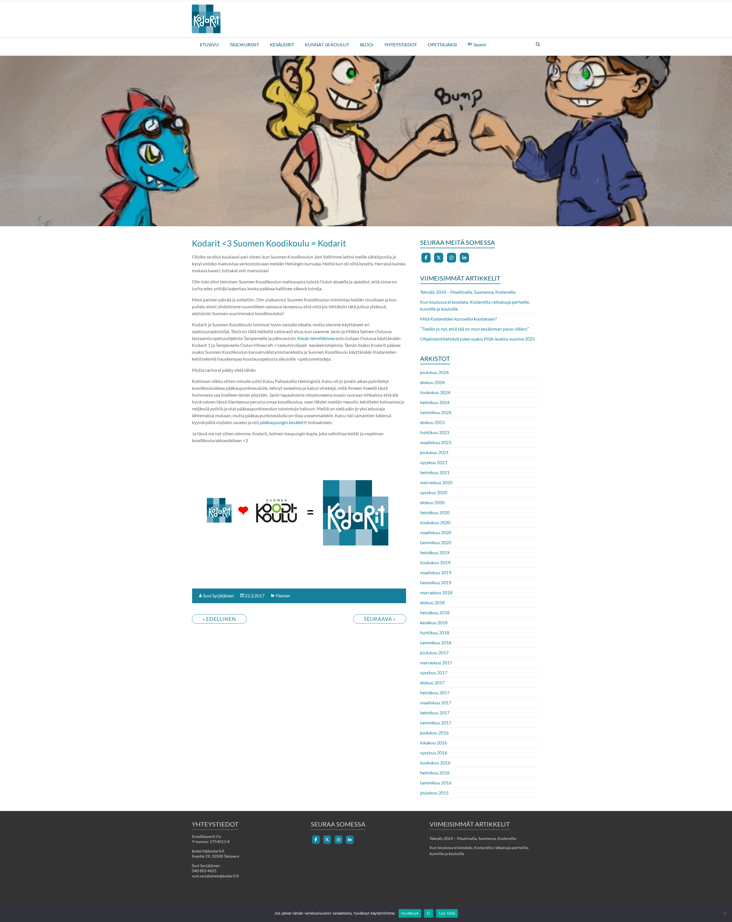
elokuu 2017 (432, 682)
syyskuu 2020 (433, 492)
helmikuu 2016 (434, 772)
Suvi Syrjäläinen (218, 595)
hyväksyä (409, 913)
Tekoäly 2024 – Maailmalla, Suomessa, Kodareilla (468, 292)
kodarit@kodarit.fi (208, 851)
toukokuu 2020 (435, 522)
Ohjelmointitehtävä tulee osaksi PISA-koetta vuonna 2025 (477, 338)
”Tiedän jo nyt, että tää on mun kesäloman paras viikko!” (474, 328)
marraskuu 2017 (436, 662)
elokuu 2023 (432, 422)
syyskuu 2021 (433, 462)
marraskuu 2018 (436, 592)
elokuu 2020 (432, 502)
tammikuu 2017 (435, 722)
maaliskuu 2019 (435, 572)
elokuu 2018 (432, 602)
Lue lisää (447, 913)
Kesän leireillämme (316, 338)
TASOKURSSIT (244, 44)
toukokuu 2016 (435, 762)
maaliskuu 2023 (435, 442)
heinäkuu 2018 (434, 612)
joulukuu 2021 (434, 452)
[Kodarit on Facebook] (426, 258)
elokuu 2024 (432, 382)
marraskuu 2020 (436, 482)
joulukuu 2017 (434, 652)
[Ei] (725, 913)
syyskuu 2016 (433, 752)
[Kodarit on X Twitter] (438, 258)
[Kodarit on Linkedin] (464, 258)
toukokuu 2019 (435, 562)
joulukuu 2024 (434, 372)
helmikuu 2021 (434, 472)
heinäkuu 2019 (434, 552)
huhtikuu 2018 (434, 632)
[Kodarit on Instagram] (451, 258)
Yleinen (282, 595)
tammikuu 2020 (435, 542)
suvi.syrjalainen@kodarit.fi (215, 875)
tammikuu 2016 (435, 782)
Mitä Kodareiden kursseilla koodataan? (458, 318)
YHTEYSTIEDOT (400, 44)
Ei (428, 913)
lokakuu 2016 (433, 742)
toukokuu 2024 (435, 392)
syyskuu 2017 (433, 672)
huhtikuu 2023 (434, 432)
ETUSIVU (209, 44)
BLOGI (366, 44)
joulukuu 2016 (434, 732)
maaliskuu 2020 (435, 532)
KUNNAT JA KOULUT (327, 44)
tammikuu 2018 (435, 642)
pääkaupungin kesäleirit (283, 422)
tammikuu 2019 (435, 582)
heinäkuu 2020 (434, 512)
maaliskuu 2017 (435, 702)
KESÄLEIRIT (282, 44)
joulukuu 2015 (434, 792)
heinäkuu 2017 (434, 692)
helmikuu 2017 (434, 712)
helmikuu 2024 (434, 402)
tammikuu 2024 (435, 412)
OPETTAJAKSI (442, 44)
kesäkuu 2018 (433, 622)
